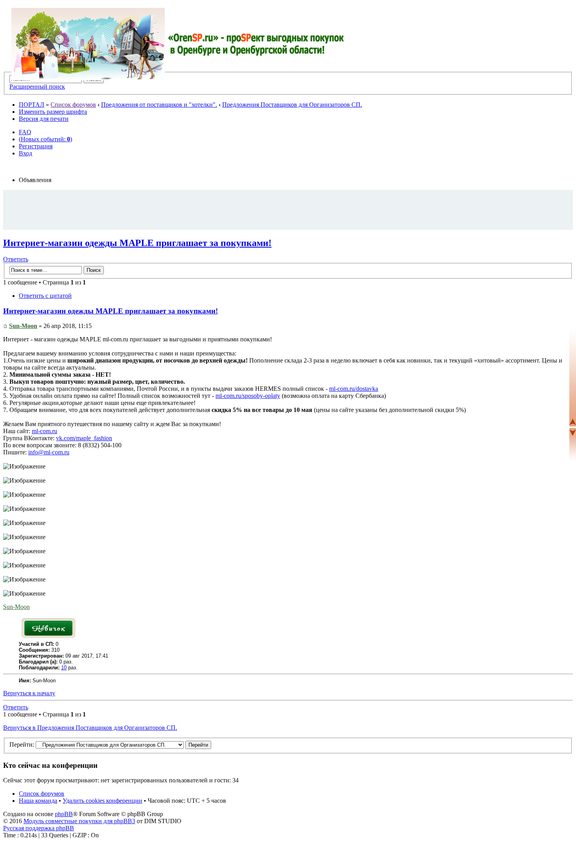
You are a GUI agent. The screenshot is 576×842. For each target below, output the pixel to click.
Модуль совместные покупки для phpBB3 (79, 821)
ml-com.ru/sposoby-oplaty (248, 395)
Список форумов (73, 104)
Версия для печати (44, 118)
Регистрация (36, 146)
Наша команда (38, 800)
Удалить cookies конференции (102, 800)
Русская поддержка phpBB (38, 828)
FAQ (25, 132)
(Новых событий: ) (45, 139)
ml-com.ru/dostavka (353, 388)
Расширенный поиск (37, 86)
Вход (25, 153)
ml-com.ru (44, 431)
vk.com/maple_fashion (84, 438)
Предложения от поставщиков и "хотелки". (159, 104)
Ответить (15, 259)
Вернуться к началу (29, 693)
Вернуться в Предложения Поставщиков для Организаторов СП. (90, 727)
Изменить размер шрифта (53, 111)
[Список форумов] (177, 44)
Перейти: (21, 744)
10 (64, 668)
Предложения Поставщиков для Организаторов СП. (292, 104)
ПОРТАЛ (31, 104)
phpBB (64, 814)
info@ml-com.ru (48, 452)
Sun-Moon (23, 326)
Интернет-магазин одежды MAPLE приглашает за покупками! (137, 243)
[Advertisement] (288, 209)
